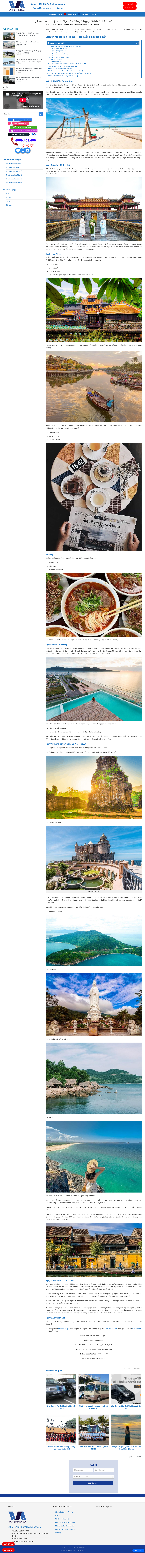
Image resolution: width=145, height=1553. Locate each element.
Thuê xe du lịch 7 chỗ (13, 167)
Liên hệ (94, 14)
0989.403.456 (129, 4)
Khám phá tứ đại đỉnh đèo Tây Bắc (60, 68)
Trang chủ (52, 14)
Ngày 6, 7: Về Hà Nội (57, 59)
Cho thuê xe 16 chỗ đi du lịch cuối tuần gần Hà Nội (65, 71)
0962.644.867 (129, 8)
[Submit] (41, 114)
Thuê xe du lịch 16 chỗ (14, 171)
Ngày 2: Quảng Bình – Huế (59, 50)
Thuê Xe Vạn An (111, 1329)
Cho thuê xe (72, 14)
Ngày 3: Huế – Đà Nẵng (58, 53)
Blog (7, 194)
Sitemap (58, 1533)
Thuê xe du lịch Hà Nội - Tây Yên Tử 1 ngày (63, 76)
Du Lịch (8, 201)
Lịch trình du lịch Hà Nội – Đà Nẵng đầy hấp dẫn (64, 46)
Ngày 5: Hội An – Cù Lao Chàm (60, 57)
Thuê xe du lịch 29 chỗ (14, 175)
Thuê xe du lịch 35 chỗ (14, 179)
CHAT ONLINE (138, 1550)
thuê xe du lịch (64, 1329)
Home (48, 24)
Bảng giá (85, 14)
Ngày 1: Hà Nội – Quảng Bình (59, 48)
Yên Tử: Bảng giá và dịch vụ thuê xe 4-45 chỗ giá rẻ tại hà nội (69, 73)
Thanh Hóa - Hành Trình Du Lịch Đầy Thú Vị (63, 66)
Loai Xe (60, 14)
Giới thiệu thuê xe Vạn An (64, 1512)
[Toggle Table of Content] (136, 43)
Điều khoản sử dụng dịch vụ (65, 1522)
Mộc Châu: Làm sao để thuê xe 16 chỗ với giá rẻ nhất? (67, 64)
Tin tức (54, 24)
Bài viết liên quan (56, 61)
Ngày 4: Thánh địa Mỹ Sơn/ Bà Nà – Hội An (64, 55)
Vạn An (68, 32)
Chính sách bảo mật (62, 1519)
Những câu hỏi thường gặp (64, 1526)
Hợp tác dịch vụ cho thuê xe (64, 1529)
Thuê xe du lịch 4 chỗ (13, 164)
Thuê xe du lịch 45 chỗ (14, 183)
